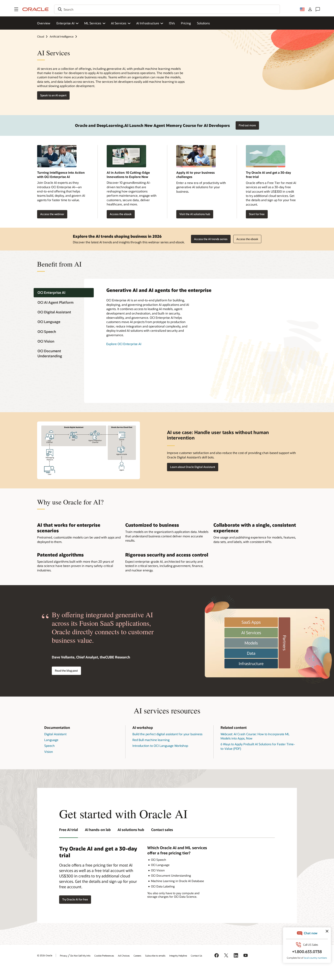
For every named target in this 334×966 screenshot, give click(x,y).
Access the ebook (119, 214)
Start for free (257, 214)
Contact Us (196, 955)
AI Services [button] (118, 23)
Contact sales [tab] (162, 829)
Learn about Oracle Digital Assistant (192, 467)
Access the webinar (50, 214)
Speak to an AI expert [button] (53, 95)
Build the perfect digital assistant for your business (167, 734)
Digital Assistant (55, 734)
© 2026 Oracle (44, 955)
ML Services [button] (92, 23)
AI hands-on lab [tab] (98, 829)
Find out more (247, 125)
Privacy (63, 955)
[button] (16, 9)
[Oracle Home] (35, 9)
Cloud (40, 36)
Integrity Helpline (178, 955)
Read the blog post (66, 670)
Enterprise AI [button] (65, 23)
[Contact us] (317, 9)
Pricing (186, 23)
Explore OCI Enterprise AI (123, 344)
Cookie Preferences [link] (104, 955)
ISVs (172, 23)
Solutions (203, 23)
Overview (43, 23)
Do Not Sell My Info (80, 955)
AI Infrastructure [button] (147, 23)
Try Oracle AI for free (75, 899)
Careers (137, 955)
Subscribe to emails (155, 955)
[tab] (64, 292)
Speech (49, 746)
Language (51, 740)
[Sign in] (310, 9)
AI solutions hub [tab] (131, 829)
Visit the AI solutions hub (194, 214)
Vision (48, 752)
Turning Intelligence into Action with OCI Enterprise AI (61, 174)
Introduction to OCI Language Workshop (160, 746)
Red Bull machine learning (151, 740)
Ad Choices (124, 955)
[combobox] (167, 9)
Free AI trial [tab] (68, 829)
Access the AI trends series (210, 239)
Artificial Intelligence (61, 36)
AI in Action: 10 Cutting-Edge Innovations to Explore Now (128, 174)
